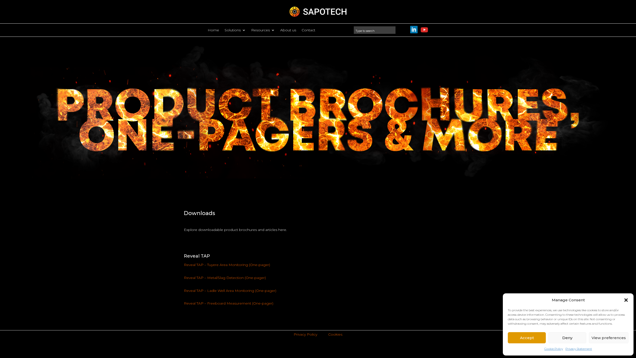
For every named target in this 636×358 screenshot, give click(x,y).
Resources (260, 30)
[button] (626, 300)
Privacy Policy (305, 334)
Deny (567, 337)
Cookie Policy (553, 349)
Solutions (233, 30)
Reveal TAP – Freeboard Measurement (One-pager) (228, 303)
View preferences (609, 337)
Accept (527, 337)
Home (213, 30)
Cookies (335, 334)
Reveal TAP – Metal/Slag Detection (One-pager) (225, 277)
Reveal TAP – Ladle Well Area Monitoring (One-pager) (230, 290)
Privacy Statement (578, 349)
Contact (308, 30)
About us (288, 30)
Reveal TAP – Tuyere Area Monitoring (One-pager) (227, 265)
